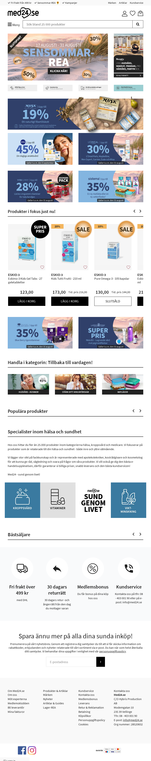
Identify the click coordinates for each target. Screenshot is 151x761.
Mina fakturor (16, 712)
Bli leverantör (16, 707)
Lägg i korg (27, 301)
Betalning (84, 712)
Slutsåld (113, 301)
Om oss (12, 695)
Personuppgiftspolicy (91, 720)
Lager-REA (49, 707)
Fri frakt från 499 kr (20, 2)
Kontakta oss (86, 695)
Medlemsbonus (88, 699)
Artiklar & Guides (53, 703)
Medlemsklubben (18, 703)
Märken (112, 2)
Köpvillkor (84, 716)
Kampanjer (71, 2)
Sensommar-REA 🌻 (48, 2)
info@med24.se (133, 720)
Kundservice (136, 2)
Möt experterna (17, 699)
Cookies (83, 724)
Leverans (84, 703)
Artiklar (123, 2)
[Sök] (137, 24)
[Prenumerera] (100, 662)
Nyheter (48, 699)
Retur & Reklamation (91, 707)
